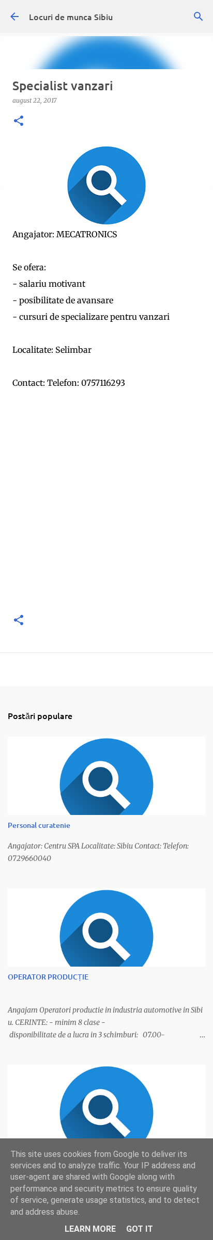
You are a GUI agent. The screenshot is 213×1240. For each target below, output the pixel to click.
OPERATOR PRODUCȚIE (48, 977)
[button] (18, 121)
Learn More (90, 1229)
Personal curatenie (39, 825)
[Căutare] (198, 16)
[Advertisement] (106, 497)
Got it (139, 1229)
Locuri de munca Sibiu (71, 16)
